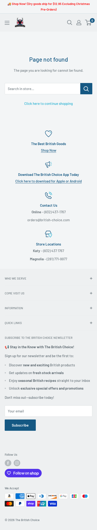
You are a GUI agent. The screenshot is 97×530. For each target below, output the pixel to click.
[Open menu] (7, 23)
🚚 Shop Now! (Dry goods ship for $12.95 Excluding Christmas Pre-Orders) (48, 6)
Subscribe (20, 425)
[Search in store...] (86, 88)
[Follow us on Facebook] (8, 463)
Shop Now (48, 150)
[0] (88, 22)
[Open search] (69, 22)
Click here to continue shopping (48, 103)
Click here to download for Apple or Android (48, 181)
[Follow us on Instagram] (17, 463)
